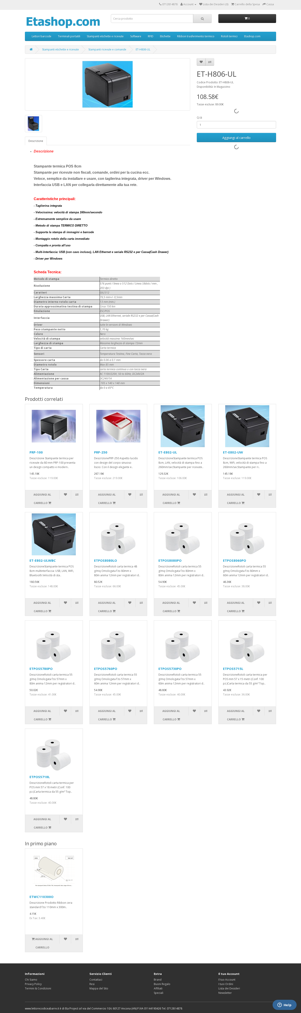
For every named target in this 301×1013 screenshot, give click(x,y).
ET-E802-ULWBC (43, 560)
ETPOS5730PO (170, 668)
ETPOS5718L (40, 777)
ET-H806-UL (143, 49)
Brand (158, 979)
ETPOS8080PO (170, 560)
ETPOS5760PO (105, 668)
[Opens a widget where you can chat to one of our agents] (284, 1005)
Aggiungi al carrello (236, 137)
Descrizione (35, 141)
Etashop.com (252, 36)
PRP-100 (36, 452)
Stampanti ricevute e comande (107, 49)
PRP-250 (100, 452)
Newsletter (225, 993)
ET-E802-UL (167, 452)
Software (135, 36)
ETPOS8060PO (234, 560)
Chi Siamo (31, 979)
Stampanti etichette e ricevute (105, 36)
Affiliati (158, 988)
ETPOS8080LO (105, 560)
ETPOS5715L (233, 668)
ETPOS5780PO (41, 668)
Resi (92, 984)
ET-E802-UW (233, 452)
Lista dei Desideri (229, 988)
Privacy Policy (33, 984)
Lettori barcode (41, 36)
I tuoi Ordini (225, 984)
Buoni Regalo (162, 984)
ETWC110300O (42, 896)
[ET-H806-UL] (107, 84)
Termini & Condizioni (38, 988)
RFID (150, 36)
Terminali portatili (69, 36)
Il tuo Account (226, 979)
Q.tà (199, 117)
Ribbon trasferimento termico (195, 36)
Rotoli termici (229, 36)
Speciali (158, 993)
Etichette (165, 36)
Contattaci (95, 979)
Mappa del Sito (98, 988)
